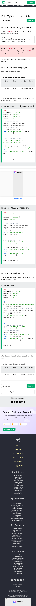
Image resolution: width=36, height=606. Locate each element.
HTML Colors (17, 515)
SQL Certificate (18, 561)
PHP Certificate (18, 565)
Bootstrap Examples (17, 540)
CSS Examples (17, 530)
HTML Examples (17, 528)
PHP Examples (17, 541)
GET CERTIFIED (18, 453)
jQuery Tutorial (18, 493)
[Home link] (3, 2)
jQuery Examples (17, 546)
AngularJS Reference (17, 518)
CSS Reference (17, 503)
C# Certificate (18, 571)
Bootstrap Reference (17, 512)
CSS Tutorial (18, 477)
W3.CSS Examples (17, 538)
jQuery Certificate (18, 566)
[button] (16, 2)
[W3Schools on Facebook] (20, 402)
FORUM (15, 584)
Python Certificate (18, 563)
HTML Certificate (18, 555)
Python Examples (17, 536)
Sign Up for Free (9, 429)
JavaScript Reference (17, 505)
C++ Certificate (18, 570)
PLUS (18, 445)
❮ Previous (6, 21)
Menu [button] (9, 2)
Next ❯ (30, 21)
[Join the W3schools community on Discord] (17, 402)
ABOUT (20, 584)
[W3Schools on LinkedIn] (14, 402)
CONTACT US (18, 466)
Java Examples (17, 543)
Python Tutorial (18, 484)
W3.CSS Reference (17, 510)
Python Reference (17, 508)
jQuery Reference (17, 520)
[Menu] (2, 6)
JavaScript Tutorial (18, 479)
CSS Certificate (18, 556)
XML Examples (17, 545)
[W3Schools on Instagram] (22, 402)
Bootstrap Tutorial (18, 487)
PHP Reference (17, 513)
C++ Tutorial (18, 492)
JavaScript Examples (17, 532)
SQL (28, 6)
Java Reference (17, 517)
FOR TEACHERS (18, 458)
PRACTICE (18, 462)
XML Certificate (18, 573)
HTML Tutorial (18, 475)
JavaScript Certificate (18, 558)
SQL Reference (17, 507)
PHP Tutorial (18, 489)
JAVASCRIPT (20, 6)
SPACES (18, 449)
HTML (7, 6)
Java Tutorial (18, 490)
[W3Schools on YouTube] (12, 402)
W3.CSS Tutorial (18, 485)
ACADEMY (18, 586)
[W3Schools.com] (18, 441)
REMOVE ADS (18, 198)
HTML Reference (17, 502)
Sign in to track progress (18, 392)
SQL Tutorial (18, 482)
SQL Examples (17, 535)
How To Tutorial (18, 480)
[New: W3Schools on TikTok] (24, 402)
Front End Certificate (18, 560)
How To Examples (17, 533)
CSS (13, 6)
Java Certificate (18, 568)
